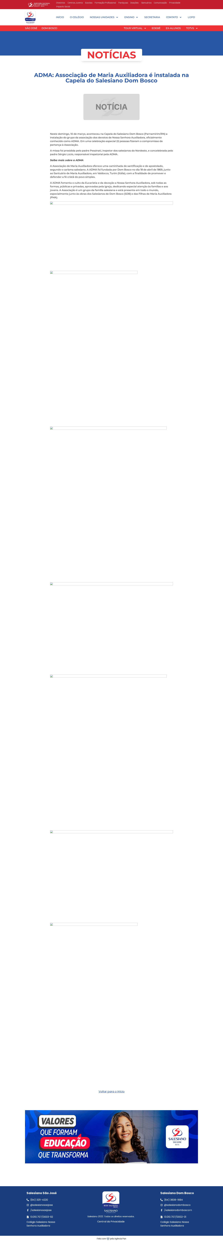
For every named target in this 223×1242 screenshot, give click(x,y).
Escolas (88, 3)
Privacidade (174, 3)
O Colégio (77, 17)
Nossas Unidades (102, 17)
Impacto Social (63, 6)
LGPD (191, 17)
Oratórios (60, 3)
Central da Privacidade (111, 1221)
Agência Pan (120, 1238)
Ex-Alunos (173, 28)
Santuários (146, 3)
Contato (172, 17)
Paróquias (123, 3)
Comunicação (160, 3)
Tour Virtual (133, 28)
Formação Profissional (105, 3)
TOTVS (190, 28)
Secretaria (152, 17)
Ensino (129, 17)
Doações (134, 3)
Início (60, 17)
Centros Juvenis (75, 3)
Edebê (156, 28)
